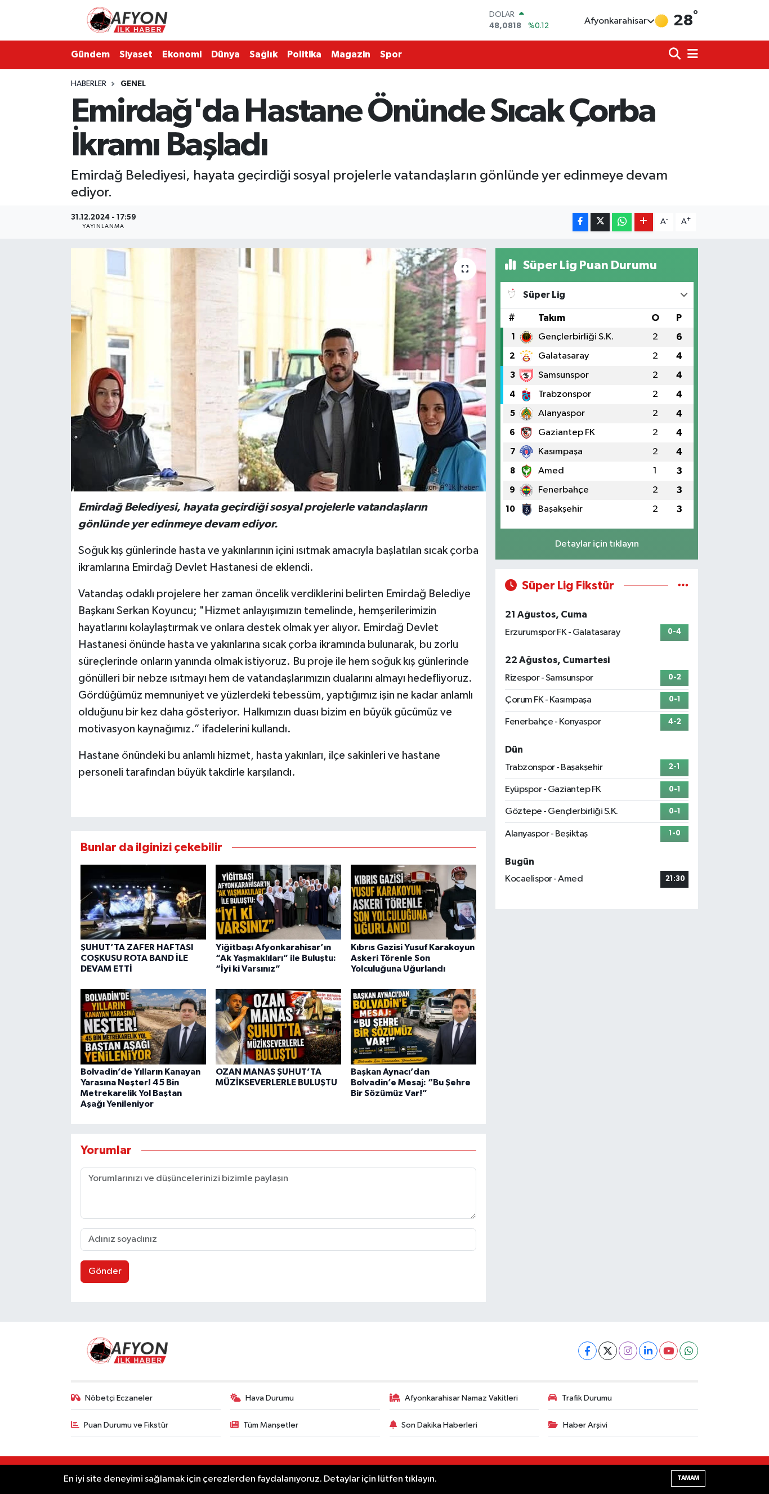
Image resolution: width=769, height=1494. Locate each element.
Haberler (88, 84)
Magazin (350, 54)
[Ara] (676, 55)
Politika (304, 54)
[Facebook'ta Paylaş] (580, 222)
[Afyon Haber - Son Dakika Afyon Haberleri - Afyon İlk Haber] (130, 20)
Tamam (688, 1478)
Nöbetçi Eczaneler (119, 1398)
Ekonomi (182, 54)
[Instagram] (628, 1350)
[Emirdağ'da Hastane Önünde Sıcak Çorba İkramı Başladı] (278, 369)
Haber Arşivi (585, 1425)
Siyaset (136, 54)
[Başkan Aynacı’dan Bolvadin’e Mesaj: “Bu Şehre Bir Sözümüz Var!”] (413, 1026)
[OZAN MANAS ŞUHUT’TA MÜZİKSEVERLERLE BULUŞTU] (278, 1026)
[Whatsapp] (688, 1350)
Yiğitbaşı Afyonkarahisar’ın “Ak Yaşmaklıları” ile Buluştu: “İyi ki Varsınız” (276, 958)
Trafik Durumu (587, 1398)
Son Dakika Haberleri (439, 1425)
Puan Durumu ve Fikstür (126, 1425)
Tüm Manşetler (270, 1425)
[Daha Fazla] (643, 222)
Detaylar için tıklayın (597, 544)
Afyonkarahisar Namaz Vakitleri (461, 1398)
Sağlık (263, 54)
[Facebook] (587, 1350)
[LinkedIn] (648, 1350)
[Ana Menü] (691, 55)
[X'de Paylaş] (600, 222)
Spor (391, 54)
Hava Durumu (269, 1398)
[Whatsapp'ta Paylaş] (622, 222)
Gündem (90, 54)
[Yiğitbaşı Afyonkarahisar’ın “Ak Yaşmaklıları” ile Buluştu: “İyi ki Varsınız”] (278, 902)
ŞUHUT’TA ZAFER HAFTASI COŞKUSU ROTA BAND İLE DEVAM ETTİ (137, 958)
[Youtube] (668, 1350)
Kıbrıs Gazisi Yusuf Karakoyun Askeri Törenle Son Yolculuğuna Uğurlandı (413, 958)
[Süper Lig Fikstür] (683, 586)
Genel (133, 84)
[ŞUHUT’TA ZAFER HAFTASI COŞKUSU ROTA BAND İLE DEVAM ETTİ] (143, 902)
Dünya (225, 54)
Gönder (105, 1271)
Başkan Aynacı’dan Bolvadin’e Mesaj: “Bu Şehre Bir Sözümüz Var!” (411, 1082)
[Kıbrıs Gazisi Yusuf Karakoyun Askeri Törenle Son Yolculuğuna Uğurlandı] (413, 902)
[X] (607, 1350)
